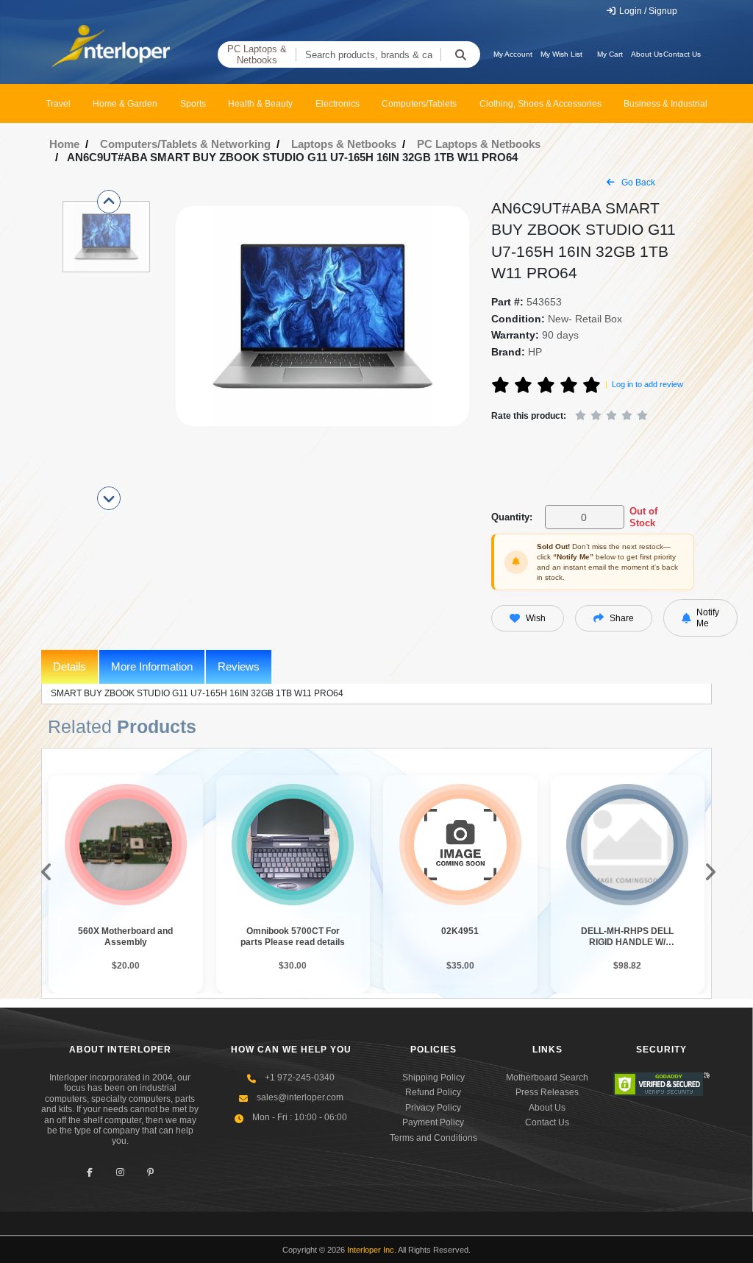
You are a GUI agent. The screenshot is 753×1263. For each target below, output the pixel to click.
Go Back (637, 182)
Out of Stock (643, 517)
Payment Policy (433, 1122)
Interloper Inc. (371, 1249)
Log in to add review (647, 384)
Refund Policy (433, 1092)
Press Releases (547, 1092)
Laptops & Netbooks (343, 144)
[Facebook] (90, 1173)
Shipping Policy (433, 1077)
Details (69, 666)
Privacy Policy (433, 1108)
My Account (512, 54)
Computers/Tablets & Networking (185, 144)
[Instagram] (120, 1173)
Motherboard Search (547, 1077)
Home (64, 144)
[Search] (460, 54)
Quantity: (511, 517)
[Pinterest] (150, 1173)
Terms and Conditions (433, 1138)
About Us (647, 54)
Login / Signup (647, 11)
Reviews (239, 666)
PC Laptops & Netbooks (257, 54)
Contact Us (682, 54)
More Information (152, 666)
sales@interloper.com (300, 1097)
